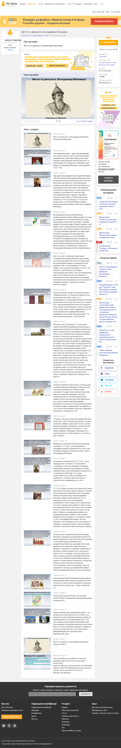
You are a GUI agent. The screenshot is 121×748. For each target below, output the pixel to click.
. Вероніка (102, 57)
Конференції (36, 713)
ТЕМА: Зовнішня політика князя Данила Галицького (108, 352)
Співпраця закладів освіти (12, 710)
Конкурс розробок (54, 19)
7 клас (113, 62)
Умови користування (24, 744)
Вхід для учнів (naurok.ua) (102, 707)
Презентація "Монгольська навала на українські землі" (108, 235)
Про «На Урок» (7, 707)
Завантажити (109, 42)
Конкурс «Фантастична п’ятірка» (105, 713)
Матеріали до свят (99, 710)
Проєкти (65, 719)
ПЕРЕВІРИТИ (86, 694)
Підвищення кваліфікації (55, 4)
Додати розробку (108, 179)
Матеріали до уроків (107, 65)
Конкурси (78, 4)
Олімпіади (66, 725)
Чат (70, 4)
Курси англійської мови (71, 731)
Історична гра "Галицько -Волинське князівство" (108, 248)
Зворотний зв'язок (11, 717)
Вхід (107, 12)
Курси (33, 716)
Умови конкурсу (104, 21)
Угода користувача (8, 744)
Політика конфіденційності (42, 744)
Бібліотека (32, 4)
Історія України (105, 62)
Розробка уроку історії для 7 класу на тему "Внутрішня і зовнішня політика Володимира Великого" (108, 289)
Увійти (10, 50)
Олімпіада (88, 4)
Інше (96, 4)
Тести (40, 4)
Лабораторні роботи (70, 716)
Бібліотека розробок (70, 710)
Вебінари (35, 710)
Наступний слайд (85, 121)
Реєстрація (115, 12)
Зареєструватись (11, 40)
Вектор (34, 719)
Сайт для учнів (98, 12)
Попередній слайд (31, 121)
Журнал (23, 4)
